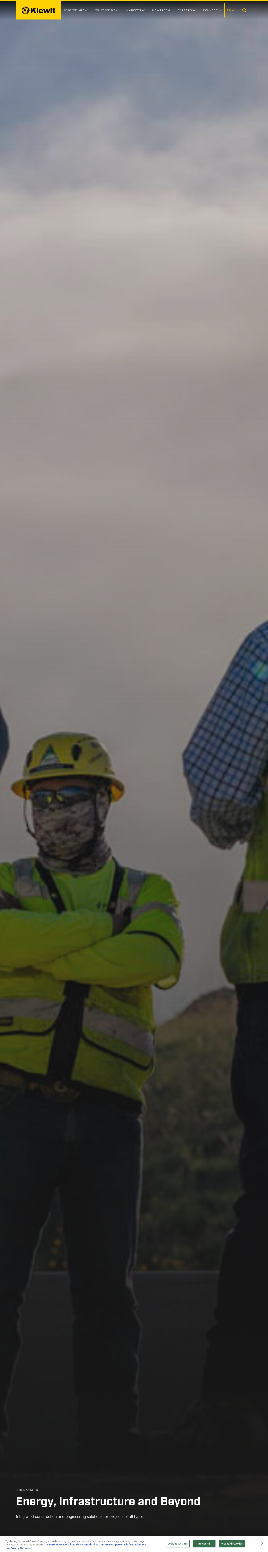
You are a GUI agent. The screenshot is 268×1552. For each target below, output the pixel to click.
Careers (185, 10)
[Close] (262, 1543)
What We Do (105, 10)
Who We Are (74, 10)
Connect (210, 10)
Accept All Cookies (231, 1543)
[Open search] (244, 10)
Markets (133, 10)
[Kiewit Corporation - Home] (38, 10)
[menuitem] (230, 10)
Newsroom (161, 10)
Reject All (204, 1543)
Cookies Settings (178, 1543)
